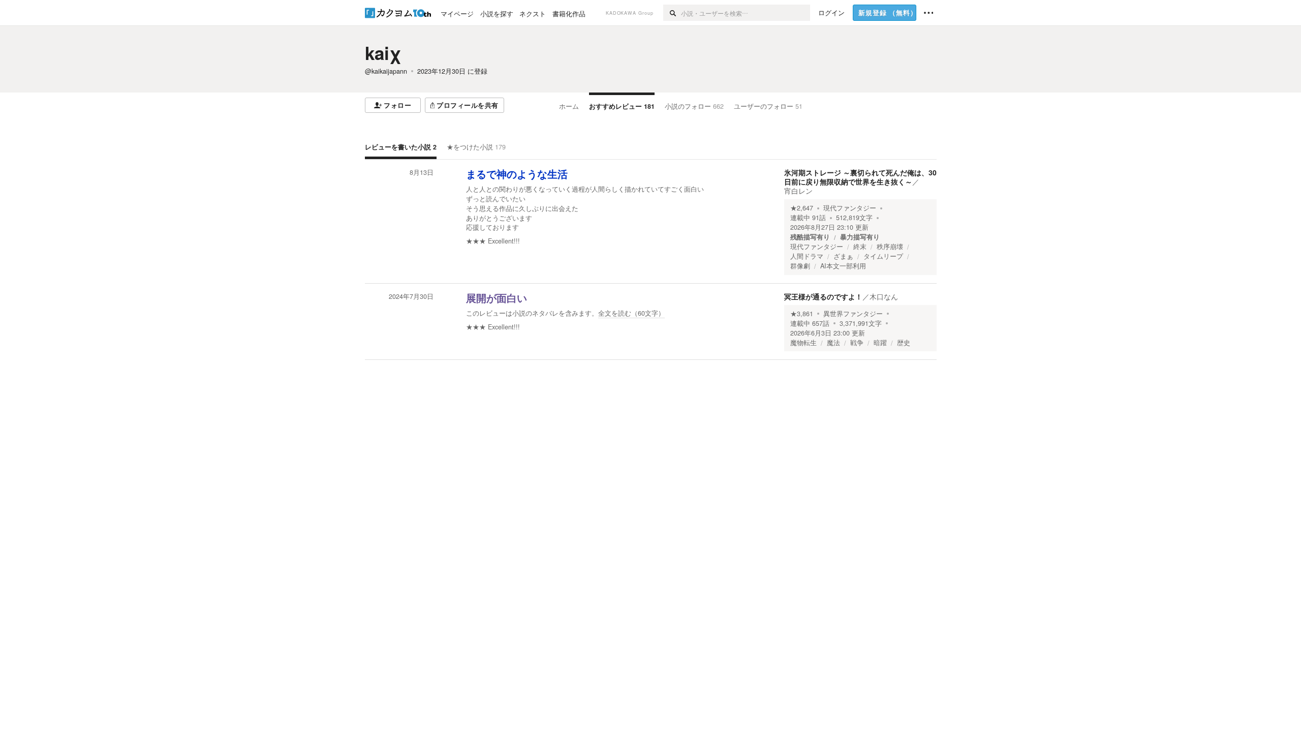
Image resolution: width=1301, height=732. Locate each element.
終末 (859, 246)
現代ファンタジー (849, 207)
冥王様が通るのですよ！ (823, 296)
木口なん (884, 296)
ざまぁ (843, 256)
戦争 (856, 342)
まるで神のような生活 (517, 174)
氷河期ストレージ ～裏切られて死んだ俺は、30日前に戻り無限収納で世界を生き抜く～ (860, 177)
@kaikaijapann (386, 71)
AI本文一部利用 (843, 265)
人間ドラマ (806, 256)
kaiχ (383, 53)
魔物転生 (803, 342)
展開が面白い (496, 298)
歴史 (903, 342)
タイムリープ (883, 256)
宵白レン (798, 191)
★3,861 (801, 313)
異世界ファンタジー (853, 313)
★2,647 (801, 207)
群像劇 (800, 265)
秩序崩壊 (890, 246)
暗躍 (880, 342)
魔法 (833, 342)
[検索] (672, 13)
